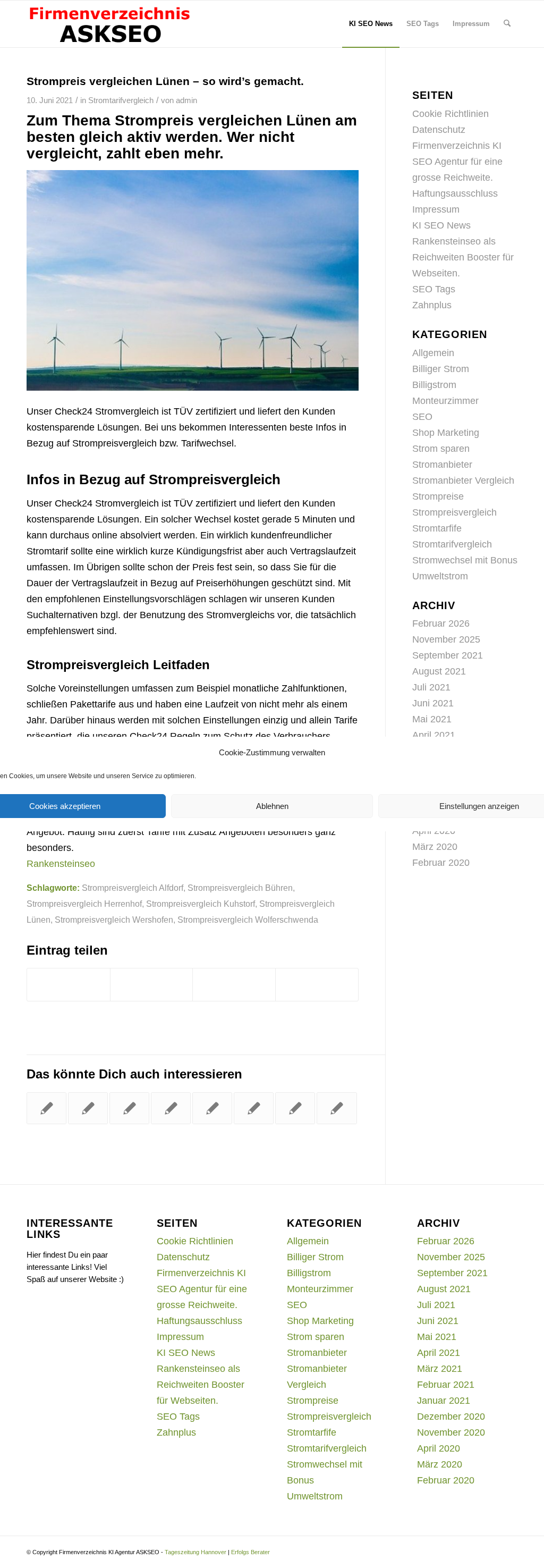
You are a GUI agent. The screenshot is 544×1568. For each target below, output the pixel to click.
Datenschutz (438, 129)
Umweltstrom (440, 576)
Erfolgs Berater (250, 1552)
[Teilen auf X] (151, 984)
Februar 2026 (441, 623)
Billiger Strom (440, 369)
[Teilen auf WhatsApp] (317, 984)
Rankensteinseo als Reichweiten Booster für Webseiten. (463, 257)
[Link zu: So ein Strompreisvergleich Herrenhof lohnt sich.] (46, 1108)
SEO (422, 416)
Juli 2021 (431, 687)
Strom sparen (441, 448)
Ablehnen (272, 806)
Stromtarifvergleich (121, 100)
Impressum (436, 209)
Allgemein (433, 353)
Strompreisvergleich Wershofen (114, 919)
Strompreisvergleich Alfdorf (132, 887)
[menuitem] (371, 24)
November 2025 (446, 639)
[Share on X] (234, 984)
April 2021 (433, 735)
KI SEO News (441, 225)
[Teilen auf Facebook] (68, 984)
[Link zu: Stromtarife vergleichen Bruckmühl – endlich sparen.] (129, 1108)
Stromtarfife (437, 528)
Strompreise (438, 496)
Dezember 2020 (451, 1416)
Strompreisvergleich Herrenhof (84, 903)
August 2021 (439, 671)
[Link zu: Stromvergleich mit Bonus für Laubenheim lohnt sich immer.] (171, 1108)
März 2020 (434, 846)
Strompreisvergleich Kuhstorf (200, 903)
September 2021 (447, 655)
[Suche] (507, 24)
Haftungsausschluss (455, 193)
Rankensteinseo (61, 863)
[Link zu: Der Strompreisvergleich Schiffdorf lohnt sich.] (212, 1108)
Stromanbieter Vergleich (463, 480)
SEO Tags (433, 289)
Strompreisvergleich (454, 512)
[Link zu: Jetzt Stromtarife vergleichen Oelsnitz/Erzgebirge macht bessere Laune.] (295, 1108)
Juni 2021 (433, 703)
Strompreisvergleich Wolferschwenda (247, 919)
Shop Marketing (445, 432)
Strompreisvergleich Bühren (240, 887)
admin (186, 100)
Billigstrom (434, 385)
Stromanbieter (442, 464)
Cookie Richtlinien (450, 113)
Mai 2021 (432, 719)
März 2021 (439, 1368)
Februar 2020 (441, 862)
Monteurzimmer (445, 400)
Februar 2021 (445, 1384)
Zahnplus (432, 305)
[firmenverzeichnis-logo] (109, 24)
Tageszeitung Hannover (195, 1552)
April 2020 (438, 1448)
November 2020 (451, 1432)
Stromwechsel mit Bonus (464, 560)
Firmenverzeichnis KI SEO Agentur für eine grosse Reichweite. (457, 161)
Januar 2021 (443, 1400)
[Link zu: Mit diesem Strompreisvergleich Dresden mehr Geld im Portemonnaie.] (254, 1108)
